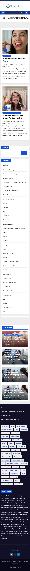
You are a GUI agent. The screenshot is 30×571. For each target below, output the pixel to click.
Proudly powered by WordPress (10, 561)
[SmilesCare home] (3, 12)
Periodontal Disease (12, 463)
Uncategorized (7, 307)
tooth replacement (7, 480)
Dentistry (5, 203)
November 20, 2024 (10, 121)
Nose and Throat (8, 253)
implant (24, 450)
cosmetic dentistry (7, 429)
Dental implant (15, 436)
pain (3, 463)
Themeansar (15, 563)
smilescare (5, 473)
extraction (4, 446)
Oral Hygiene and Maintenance (12, 266)
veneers (17, 480)
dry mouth (18, 443)
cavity (12, 426)
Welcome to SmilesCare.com (10, 419)
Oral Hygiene (16, 453)
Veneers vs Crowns (7, 483)
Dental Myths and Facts (10, 190)
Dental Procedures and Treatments (14, 195)
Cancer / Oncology (9, 170)
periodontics (23, 463)
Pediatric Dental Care (9, 282)
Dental (16, 429)
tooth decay (14, 477)
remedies (15, 467)
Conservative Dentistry (10, 174)
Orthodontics (7, 278)
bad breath (5, 426)
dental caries (5, 433)
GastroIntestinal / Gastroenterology (14, 228)
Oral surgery (7, 274)
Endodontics (6, 220)
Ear (4, 211)
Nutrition (5, 257)
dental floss (5, 436)
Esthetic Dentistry (8, 224)
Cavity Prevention (21, 426)
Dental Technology (9, 199)
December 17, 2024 (9, 64)
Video (4, 312)
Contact (19, 567)
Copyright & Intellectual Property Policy (13, 411)
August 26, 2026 (11, 395)
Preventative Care (16, 112)
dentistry (11, 443)
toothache (5, 477)
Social (5, 303)
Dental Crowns (15, 433)
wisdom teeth (18, 483)
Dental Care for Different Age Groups (14, 182)
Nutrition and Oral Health (11, 261)
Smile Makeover (14, 470)
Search (5, 147)
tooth (23, 473)
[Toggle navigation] (12, 13)
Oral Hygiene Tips (6, 456)
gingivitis (12, 446)
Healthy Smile (5, 450)
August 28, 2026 (11, 341)
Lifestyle (5, 245)
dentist (4, 443)
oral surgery (17, 456)
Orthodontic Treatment (17, 460)
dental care (24, 429)
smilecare (5, 470)
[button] (22, 12)
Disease (5, 207)
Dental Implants (6, 439)
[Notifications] (26, 12)
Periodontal (6, 286)
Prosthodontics (7, 295)
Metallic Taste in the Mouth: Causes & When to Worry (15, 392)
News (4, 249)
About (14, 567)
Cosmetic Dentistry (9, 178)
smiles (23, 470)
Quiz (4, 299)
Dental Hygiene (6, 55)
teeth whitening (15, 473)
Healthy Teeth (15, 450)
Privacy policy (5, 415)
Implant (5, 241)
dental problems (17, 439)
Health (5, 232)
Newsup (25, 561)
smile (22, 467)
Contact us (4, 408)
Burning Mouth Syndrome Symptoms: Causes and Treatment (15, 375)
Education (6, 216)
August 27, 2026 (11, 377)
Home (10, 567)
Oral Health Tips (6, 453)
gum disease (21, 446)
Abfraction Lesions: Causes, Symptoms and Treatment (15, 339)
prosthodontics (6, 467)
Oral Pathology (7, 270)
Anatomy (5, 165)
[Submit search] (24, 153)
